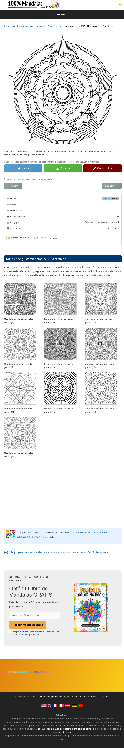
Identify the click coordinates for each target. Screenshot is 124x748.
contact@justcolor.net (62, 732)
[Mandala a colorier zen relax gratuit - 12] (20, 359)
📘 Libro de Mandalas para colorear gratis (25, 671)
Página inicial (11, 26)
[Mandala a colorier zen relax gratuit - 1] (20, 314)
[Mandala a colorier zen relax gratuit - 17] (101, 403)
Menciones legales (61, 696)
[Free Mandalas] (46, 705)
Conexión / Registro (103, 4)
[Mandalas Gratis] (46, 4)
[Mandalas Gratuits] (54, 705)
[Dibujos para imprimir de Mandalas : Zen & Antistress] (6, 552)
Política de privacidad (29, 634)
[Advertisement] (63, 494)
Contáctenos (45, 696)
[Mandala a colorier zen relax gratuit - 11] (101, 314)
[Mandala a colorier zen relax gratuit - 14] (101, 359)
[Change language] (120, 4)
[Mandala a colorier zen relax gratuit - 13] (60, 359)
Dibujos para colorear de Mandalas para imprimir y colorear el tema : (58, 552)
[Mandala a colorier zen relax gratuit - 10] (60, 314)
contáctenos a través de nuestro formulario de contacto (66, 728)
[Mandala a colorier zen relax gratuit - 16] (60, 403)
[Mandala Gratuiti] (61, 705)
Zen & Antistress (52, 26)
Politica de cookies (80, 696)
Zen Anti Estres (110, 198)
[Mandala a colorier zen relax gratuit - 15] (20, 403)
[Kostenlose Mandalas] (74, 705)
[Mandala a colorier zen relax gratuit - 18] (20, 448)
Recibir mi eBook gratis (28, 624)
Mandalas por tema (30, 26)
